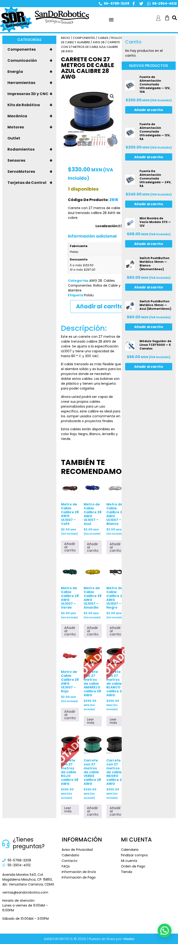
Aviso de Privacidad (77, 849)
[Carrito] (167, 18)
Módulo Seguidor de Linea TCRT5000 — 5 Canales (155, 344)
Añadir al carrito (99, 306)
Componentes (29, 49)
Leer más (90, 721)
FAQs (66, 866)
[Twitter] (141, 4)
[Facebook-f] (134, 4)
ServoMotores (29, 171)
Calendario (70, 855)
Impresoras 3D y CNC (29, 94)
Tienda (126, 872)
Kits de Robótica (29, 105)
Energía (29, 71)
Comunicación (29, 60)
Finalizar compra (134, 855)
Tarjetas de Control (29, 183)
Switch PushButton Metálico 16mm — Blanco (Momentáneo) (154, 263)
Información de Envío (79, 872)
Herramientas (29, 83)
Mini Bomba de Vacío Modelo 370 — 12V (155, 222)
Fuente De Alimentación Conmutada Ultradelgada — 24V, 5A (155, 178)
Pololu (89, 295)
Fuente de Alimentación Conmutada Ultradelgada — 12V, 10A (155, 84)
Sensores (29, 160)
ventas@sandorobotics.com (25, 892)
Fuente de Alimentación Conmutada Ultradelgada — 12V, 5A (155, 131)
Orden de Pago (133, 866)
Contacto (69, 860)
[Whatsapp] (149, 4)
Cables (103, 38)
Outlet (13, 138)
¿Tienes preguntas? (28, 843)
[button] (111, 20)
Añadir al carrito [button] (70, 547)
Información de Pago (79, 877)
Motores (29, 127)
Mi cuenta (129, 860)
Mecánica (29, 116)
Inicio (65, 38)
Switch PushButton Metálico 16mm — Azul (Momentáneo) (155, 305)
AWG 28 (99, 42)
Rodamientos (29, 149)
